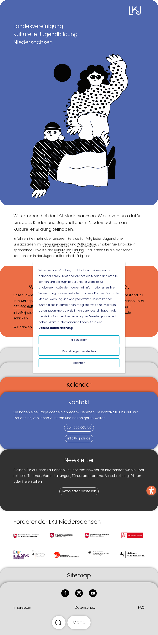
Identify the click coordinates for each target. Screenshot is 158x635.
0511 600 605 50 (25, 306)
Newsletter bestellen (79, 491)
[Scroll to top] (99, 622)
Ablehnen (79, 363)
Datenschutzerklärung (56, 328)
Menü (79, 622)
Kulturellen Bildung (69, 250)
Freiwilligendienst (55, 244)
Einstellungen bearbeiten (79, 351)
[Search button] (59, 622)
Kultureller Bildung (32, 229)
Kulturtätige (86, 244)
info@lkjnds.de (25, 312)
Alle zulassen (79, 340)
